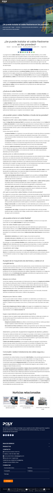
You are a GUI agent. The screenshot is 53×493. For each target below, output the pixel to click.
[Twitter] (8, 435)
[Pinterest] (13, 435)
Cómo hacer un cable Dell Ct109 (42, 408)
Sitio (45, 47)
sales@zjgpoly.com (19, 456)
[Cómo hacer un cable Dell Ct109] (42, 401)
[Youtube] (10, 435)
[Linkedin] (6, 435)
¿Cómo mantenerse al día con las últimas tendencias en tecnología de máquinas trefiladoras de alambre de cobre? (26, 407)
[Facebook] (4, 435)
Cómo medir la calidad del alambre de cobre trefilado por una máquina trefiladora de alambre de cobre (10, 407)
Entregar (8, 481)
